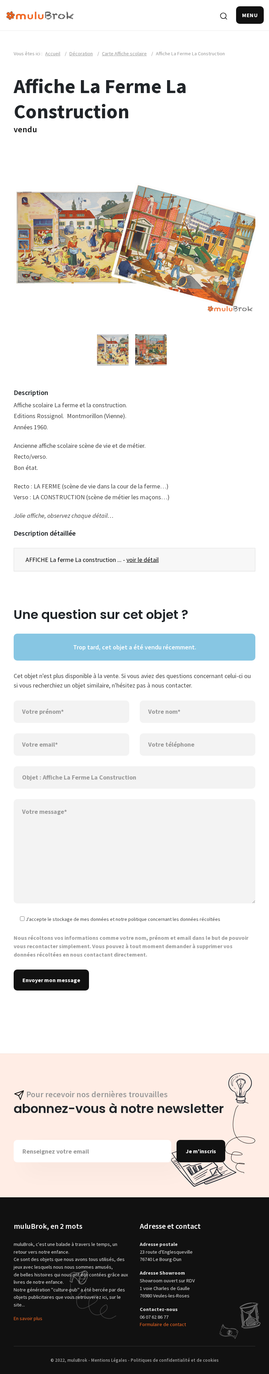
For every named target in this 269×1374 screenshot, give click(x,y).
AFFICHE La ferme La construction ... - (92, 560)
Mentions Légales (109, 1360)
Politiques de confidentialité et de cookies (175, 1360)
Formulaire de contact (163, 1324)
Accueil (52, 53)
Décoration (81, 53)
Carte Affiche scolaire (124, 53)
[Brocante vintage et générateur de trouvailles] (40, 15)
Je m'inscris (201, 1151)
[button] (250, 15)
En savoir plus (28, 1318)
